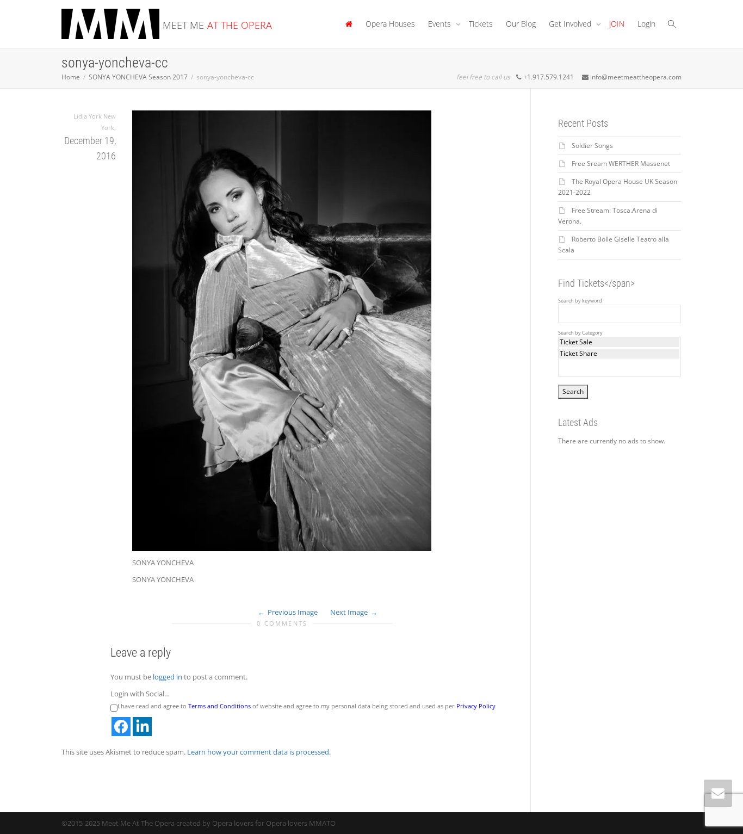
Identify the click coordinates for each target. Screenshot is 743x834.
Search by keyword (580, 301)
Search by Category (580, 333)
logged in (167, 677)
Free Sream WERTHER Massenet (621, 163)
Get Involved (571, 23)
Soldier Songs (592, 145)
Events (440, 23)
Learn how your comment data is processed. (259, 752)
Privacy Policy (476, 706)
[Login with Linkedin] (142, 726)
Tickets (481, 23)
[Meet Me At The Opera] (348, 24)
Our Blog (521, 23)
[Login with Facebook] (121, 726)
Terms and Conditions (219, 706)
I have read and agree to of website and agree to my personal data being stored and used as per (306, 706)
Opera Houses (390, 23)
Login (646, 23)
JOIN (616, 23)
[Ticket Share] (619, 354)
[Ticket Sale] (619, 342)
